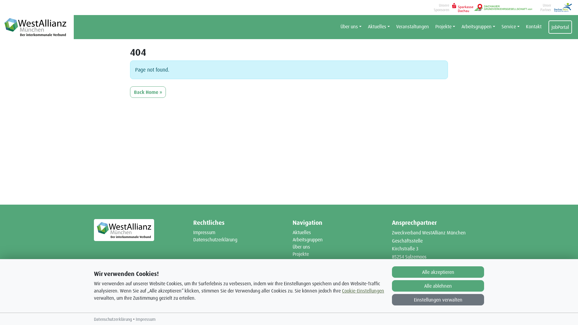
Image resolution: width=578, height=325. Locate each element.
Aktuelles (377, 26)
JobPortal (560, 27)
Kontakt (534, 26)
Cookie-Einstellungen (363, 291)
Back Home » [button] (148, 92)
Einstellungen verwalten (438, 300)
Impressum (204, 232)
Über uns (349, 26)
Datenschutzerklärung (215, 240)
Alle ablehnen (438, 286)
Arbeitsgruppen (476, 26)
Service (509, 26)
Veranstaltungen (412, 26)
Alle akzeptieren (438, 272)
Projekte (443, 26)
